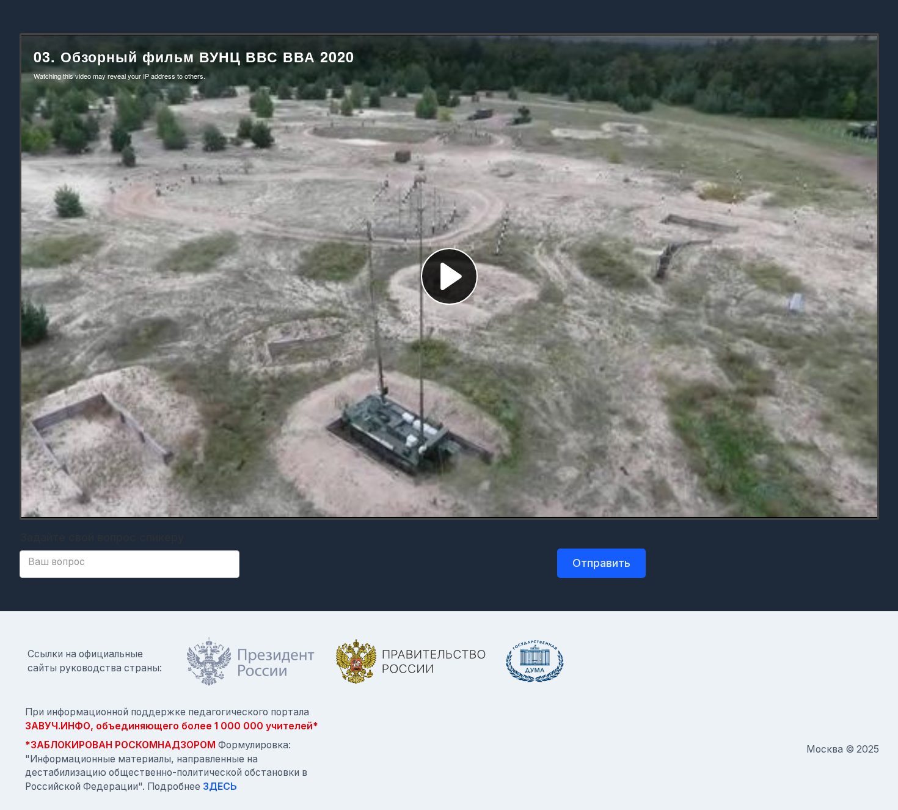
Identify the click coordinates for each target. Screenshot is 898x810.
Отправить (601, 562)
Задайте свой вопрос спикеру (102, 537)
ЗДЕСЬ (220, 786)
